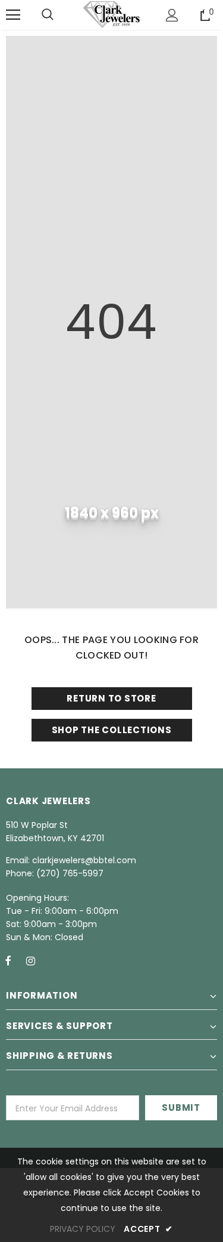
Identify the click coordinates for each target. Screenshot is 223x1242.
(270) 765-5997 (69, 873)
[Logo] (111, 14)
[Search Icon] (48, 15)
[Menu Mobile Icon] (13, 15)
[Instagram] (30, 960)
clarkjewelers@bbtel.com (84, 860)
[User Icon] (172, 15)
